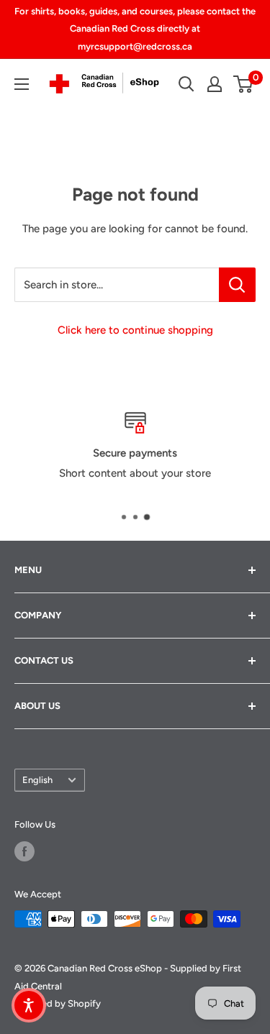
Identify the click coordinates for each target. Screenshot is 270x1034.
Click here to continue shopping (135, 330)
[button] (29, 1005)
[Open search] (186, 84)
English (37, 779)
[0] (244, 84)
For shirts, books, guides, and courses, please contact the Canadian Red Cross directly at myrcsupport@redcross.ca (135, 29)
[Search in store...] (237, 284)
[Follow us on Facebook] (24, 851)
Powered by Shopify (57, 1003)
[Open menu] (21, 84)
